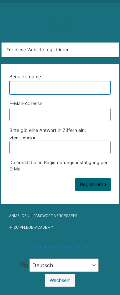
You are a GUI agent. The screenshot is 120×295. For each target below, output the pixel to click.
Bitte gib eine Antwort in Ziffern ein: (47, 130)
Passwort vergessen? (55, 215)
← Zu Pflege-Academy (31, 227)
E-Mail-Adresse (25, 103)
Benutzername (25, 76)
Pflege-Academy (60, 20)
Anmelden (19, 215)
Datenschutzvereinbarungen (60, 246)
